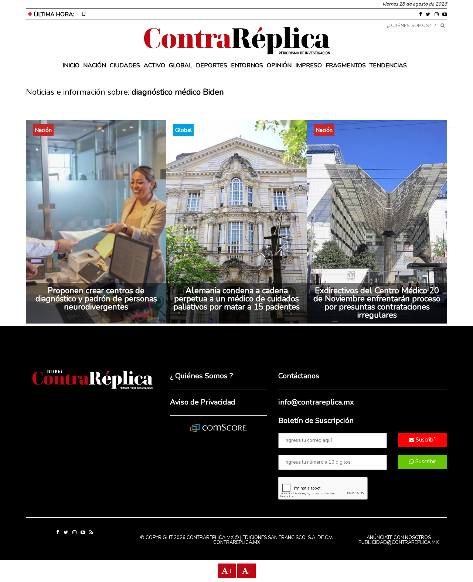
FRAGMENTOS (346, 65)
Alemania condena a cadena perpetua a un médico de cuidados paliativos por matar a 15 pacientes (236, 298)
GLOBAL (180, 65)
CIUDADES (125, 65)
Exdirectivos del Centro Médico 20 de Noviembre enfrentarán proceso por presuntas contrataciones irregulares (376, 303)
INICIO (70, 65)
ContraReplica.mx (236, 542)
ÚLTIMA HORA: (53, 14)
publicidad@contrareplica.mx (398, 542)
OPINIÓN (279, 65)
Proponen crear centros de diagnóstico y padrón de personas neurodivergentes (96, 298)
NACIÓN (94, 65)
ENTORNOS (247, 65)
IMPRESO (308, 65)
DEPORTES (211, 65)
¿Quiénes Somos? (409, 25)
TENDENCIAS (388, 65)
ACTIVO (154, 65)
